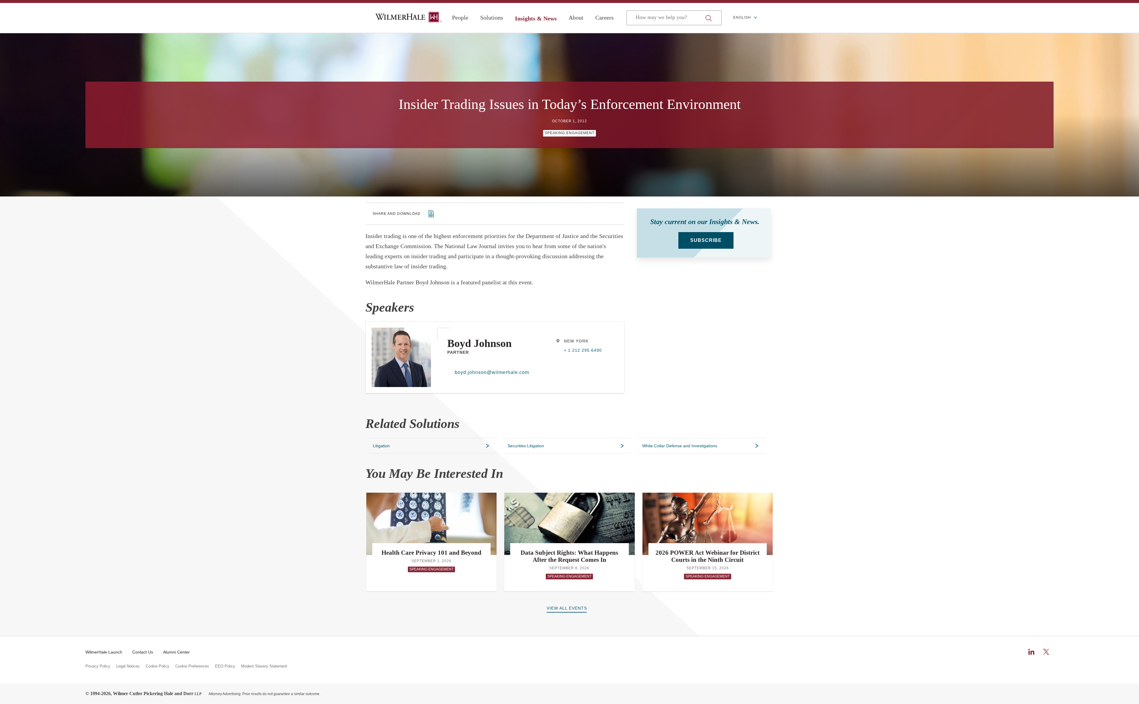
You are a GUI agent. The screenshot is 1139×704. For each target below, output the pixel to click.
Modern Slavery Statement (264, 666)
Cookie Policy (157, 666)
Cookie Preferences (192, 666)
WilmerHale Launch (103, 652)
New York (576, 341)
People (460, 17)
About (576, 17)
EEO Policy (225, 666)
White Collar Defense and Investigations (679, 445)
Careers (604, 17)
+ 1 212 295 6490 (583, 350)
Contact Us (142, 652)
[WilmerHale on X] (1046, 652)
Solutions (491, 17)
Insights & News (536, 18)
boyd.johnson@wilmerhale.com (490, 372)
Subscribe (706, 240)
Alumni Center (176, 652)
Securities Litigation (526, 445)
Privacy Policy (97, 666)
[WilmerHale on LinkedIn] (1031, 652)
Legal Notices (128, 666)
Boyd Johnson (479, 343)
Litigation (381, 445)
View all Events (567, 608)
